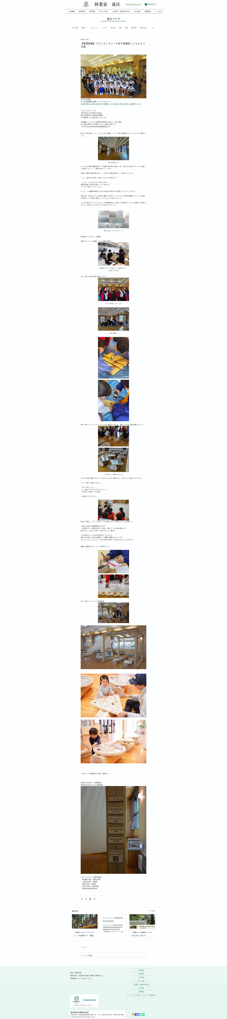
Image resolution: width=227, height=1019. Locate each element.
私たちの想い (141, 981)
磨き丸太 (113, 27)
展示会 (84, 27)
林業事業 (141, 974)
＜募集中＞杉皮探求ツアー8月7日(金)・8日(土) (142, 934)
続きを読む (143, 27)
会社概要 (141, 970)
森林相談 (141, 991)
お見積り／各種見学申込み (141, 984)
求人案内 (141, 988)
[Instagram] (133, 1014)
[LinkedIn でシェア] (90, 899)
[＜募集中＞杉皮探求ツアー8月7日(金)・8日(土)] (142, 921)
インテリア (104, 27)
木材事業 (141, 977)
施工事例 (133, 27)
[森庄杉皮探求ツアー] (85, 921)
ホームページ (94, 27)
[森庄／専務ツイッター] (139, 1014)
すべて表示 (152, 910)
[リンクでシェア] (94, 899)
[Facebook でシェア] (81, 899)
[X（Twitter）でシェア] (86, 899)
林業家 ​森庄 (107, 4)
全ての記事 (75, 27)
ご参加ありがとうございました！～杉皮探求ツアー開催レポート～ (84, 934)
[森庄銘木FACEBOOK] (136, 1014)
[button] (153, 27)
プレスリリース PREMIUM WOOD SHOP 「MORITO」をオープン (113, 920)
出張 (126, 27)
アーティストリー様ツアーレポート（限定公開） (141, 995)
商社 (120, 27)
